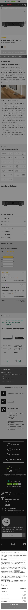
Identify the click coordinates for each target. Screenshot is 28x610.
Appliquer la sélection (14, 607)
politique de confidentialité (13, 584)
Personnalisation (5, 598)
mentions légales (4, 585)
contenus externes (5, 601)
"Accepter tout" (17, 569)
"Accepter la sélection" (5, 578)
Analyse (3, 591)
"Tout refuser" (9, 566)
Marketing (3, 594)
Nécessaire (3, 588)
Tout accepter (14, 604)
